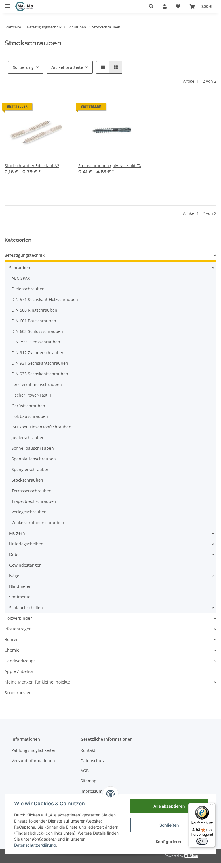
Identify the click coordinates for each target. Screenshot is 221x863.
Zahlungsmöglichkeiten (34, 750)
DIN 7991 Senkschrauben (36, 342)
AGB (85, 770)
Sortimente (20, 597)
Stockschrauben (27, 480)
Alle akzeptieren (169, 806)
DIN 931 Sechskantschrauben (40, 363)
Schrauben (19, 267)
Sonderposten (18, 692)
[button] (151, 6)
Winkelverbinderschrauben (38, 522)
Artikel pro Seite (67, 67)
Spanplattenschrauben (34, 459)
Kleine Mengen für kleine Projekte (37, 682)
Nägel (14, 575)
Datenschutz (93, 760)
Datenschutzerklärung (35, 845)
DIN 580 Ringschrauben (34, 310)
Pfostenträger (18, 629)
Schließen (169, 825)
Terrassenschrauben (32, 490)
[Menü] (211, 806)
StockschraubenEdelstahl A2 (32, 165)
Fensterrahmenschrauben (37, 384)
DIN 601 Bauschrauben (34, 320)
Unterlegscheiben (26, 544)
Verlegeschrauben (29, 512)
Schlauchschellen (26, 607)
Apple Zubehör (19, 671)
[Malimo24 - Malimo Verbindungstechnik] (24, 6)
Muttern (17, 533)
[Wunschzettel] (178, 6)
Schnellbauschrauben (33, 448)
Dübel (15, 554)
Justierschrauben (28, 437)
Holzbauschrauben (30, 416)
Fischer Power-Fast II (31, 395)
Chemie (12, 650)
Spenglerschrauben (30, 469)
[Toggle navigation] (7, 3)
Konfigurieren (169, 841)
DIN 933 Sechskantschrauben (40, 374)
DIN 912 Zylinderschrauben (38, 352)
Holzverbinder (18, 618)
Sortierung (23, 67)
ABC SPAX (21, 278)
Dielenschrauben (28, 288)
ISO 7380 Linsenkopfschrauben (41, 427)
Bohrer (11, 639)
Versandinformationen (33, 760)
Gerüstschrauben (28, 405)
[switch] (202, 841)
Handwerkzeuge (20, 660)
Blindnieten (20, 586)
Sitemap (88, 780)
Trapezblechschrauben (34, 501)
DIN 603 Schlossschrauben (37, 331)
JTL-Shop (191, 855)
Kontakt (88, 750)
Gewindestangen (25, 565)
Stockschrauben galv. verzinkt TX (109, 165)
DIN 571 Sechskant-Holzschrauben (45, 299)
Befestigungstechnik (25, 255)
